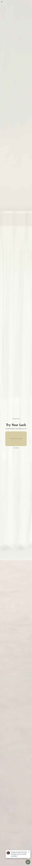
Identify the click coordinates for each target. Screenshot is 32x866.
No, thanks (16, 448)
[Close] (2, 2)
